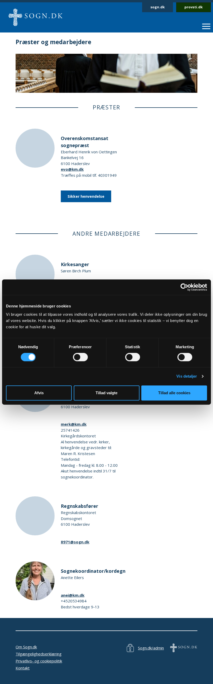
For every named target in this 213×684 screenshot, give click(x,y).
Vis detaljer (186, 376)
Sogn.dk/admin (151, 647)
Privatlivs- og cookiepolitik (39, 660)
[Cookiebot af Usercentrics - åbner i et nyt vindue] (184, 287)
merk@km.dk (73, 424)
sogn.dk (157, 7)
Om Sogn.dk (26, 646)
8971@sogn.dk (75, 541)
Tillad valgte (106, 393)
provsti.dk (193, 7)
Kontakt (23, 667)
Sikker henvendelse (86, 196)
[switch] (80, 357)
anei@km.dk (72, 595)
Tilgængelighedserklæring (39, 653)
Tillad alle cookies (174, 393)
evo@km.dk (72, 169)
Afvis (39, 393)
